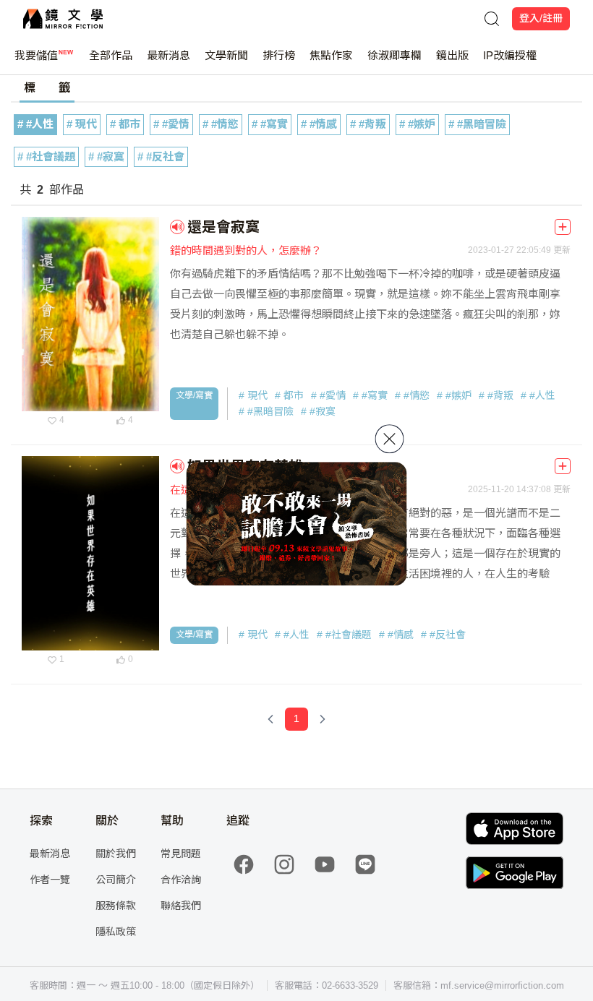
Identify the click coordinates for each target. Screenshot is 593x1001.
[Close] (389, 438)
